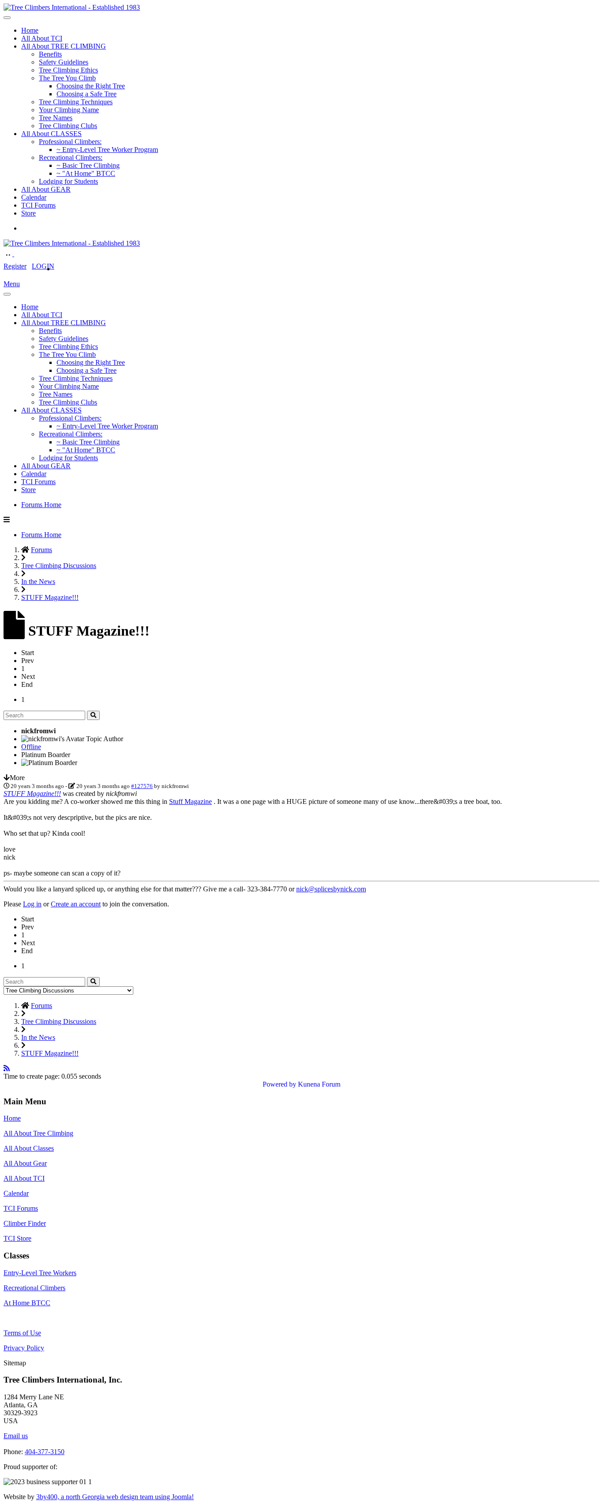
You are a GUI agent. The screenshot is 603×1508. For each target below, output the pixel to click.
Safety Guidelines (63, 62)
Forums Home (41, 504)
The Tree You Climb (67, 78)
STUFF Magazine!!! (32, 793)
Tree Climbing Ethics (68, 70)
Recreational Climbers (34, 1288)
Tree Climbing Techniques (76, 102)
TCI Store (17, 1238)
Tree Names (55, 117)
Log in (32, 904)
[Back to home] (72, 7)
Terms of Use (22, 1333)
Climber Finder (25, 1223)
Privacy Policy (24, 1348)
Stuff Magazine (190, 801)
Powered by (279, 1084)
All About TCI (41, 38)
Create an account (76, 904)
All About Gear (25, 1163)
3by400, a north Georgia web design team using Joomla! (115, 1496)
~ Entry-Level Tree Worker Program (107, 149)
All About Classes (29, 1148)
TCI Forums (38, 205)
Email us (16, 1436)
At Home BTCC (27, 1303)
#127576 (142, 786)
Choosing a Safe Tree (87, 94)
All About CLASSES (51, 133)
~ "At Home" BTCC (86, 173)
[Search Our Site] (18, 254)
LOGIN (43, 266)
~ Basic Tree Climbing (88, 165)
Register (15, 266)
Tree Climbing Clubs (68, 125)
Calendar (33, 197)
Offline (31, 746)
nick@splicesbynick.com (331, 889)
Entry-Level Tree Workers (40, 1273)
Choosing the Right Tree (91, 86)
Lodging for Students (68, 181)
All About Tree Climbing (38, 1133)
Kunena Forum (319, 1084)
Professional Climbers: (70, 141)
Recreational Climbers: (70, 157)
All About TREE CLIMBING (63, 46)
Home (29, 30)
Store (28, 213)
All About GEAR (46, 189)
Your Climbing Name (69, 110)
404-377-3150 (44, 1451)
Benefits (50, 54)
